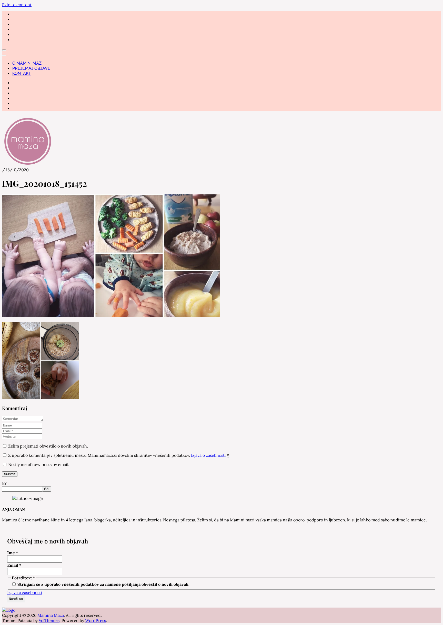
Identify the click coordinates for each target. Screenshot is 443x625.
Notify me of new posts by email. (38, 464)
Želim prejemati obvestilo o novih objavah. (47, 446)
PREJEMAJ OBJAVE (31, 68)
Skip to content (17, 4)
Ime (12, 552)
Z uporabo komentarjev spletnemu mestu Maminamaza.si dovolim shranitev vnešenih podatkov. (118, 455)
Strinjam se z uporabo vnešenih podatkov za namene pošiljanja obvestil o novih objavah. (102, 584)
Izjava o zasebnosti (208, 455)
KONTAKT (21, 73)
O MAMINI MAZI (27, 63)
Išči (5, 483)
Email (14, 565)
